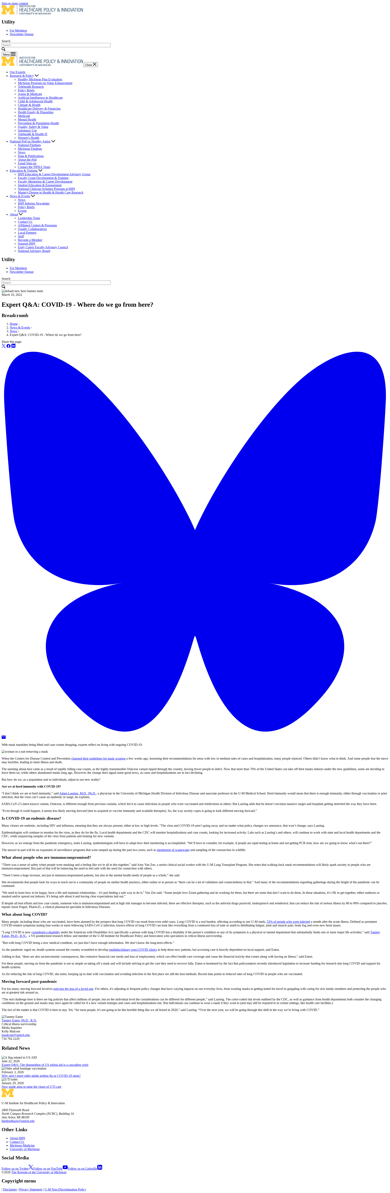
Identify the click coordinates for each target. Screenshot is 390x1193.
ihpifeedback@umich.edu (18, 1121)
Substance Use (27, 130)
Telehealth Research (31, 86)
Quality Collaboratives (32, 229)
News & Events (20, 196)
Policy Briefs (26, 90)
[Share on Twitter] (4, 346)
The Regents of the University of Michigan (38, 1172)
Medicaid (24, 116)
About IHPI (17, 1138)
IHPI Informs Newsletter (34, 203)
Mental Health (27, 119)
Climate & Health (29, 105)
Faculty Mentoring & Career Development (45, 181)
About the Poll (27, 159)
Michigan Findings (30, 148)
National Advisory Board (34, 251)
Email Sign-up (27, 163)
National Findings (29, 145)
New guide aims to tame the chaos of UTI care (31, 1086)
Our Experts (17, 72)
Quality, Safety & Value (33, 127)
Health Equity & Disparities (35, 112)
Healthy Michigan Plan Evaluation (40, 79)
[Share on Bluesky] (195, 733)
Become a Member (30, 240)
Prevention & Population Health (38, 123)
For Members (18, 30)
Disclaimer (10, 1189)
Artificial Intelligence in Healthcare (40, 97)
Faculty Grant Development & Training (43, 178)
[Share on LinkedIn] (13, 346)
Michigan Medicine (22, 1145)
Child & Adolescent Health (35, 101)
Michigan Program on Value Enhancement (45, 83)
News (21, 152)
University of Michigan (25, 1149)
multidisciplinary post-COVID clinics (133, 949)
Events (22, 210)
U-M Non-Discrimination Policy (65, 1189)
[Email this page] (4, 738)
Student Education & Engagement (40, 185)
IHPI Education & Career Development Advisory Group (54, 174)
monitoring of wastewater (173, 850)
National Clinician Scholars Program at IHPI (46, 189)
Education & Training (24, 170)
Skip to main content (15, 3)
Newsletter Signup (22, 34)
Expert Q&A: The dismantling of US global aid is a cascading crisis (45, 1065)
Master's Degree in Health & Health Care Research (50, 192)
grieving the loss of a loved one (73, 988)
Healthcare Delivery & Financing (39, 108)
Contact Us (25, 221)
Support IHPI (26, 243)
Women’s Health (28, 137)
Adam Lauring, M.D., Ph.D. (77, 793)
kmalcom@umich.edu (16, 1035)
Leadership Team (29, 218)
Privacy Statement (30, 1189)
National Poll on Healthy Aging (30, 141)
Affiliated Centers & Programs (37, 225)
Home (14, 324)
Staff (21, 236)
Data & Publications (31, 156)
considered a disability (45, 932)
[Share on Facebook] (8, 346)
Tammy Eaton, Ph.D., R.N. (19, 1020)
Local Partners (27, 232)
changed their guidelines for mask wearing (98, 758)
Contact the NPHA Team (34, 167)
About (14, 214)
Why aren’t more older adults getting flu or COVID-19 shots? (41, 1075)
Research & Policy (22, 75)
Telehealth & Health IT (33, 134)
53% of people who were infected (288, 921)
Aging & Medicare (30, 94)
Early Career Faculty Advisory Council (43, 247)
